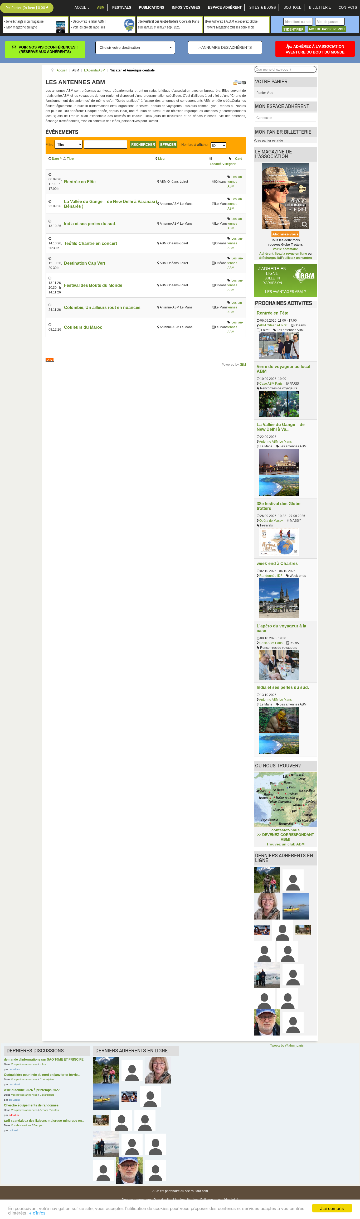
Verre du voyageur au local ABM (283, 369)
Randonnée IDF (270, 576)
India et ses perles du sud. (90, 223)
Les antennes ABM (235, 181)
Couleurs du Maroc (83, 327)
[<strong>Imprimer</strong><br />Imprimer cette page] (244, 82)
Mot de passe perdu (327, 29)
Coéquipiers (47, 1079)
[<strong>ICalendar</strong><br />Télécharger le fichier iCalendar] (50, 359)
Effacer (168, 144)
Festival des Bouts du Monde (93, 285)
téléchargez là (269, 258)
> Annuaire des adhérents (225, 47)
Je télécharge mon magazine (24, 21)
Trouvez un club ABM (285, 844)
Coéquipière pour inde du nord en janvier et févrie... (42, 1075)
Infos (43, 1064)
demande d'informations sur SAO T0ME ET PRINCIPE (44, 1059)
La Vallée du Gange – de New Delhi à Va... (281, 427)
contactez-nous (285, 830)
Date (55, 159)
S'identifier (293, 29)
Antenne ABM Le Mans (275, 441)
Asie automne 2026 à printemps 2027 (32, 1090)
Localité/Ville (219, 164)
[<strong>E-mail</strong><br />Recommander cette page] (239, 82)
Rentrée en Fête (80, 181)
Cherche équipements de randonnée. (31, 1105)
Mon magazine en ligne (21, 27)
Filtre (49, 145)
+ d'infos (37, 1212)
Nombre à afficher (194, 145)
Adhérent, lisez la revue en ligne (283, 253)
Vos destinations (21, 1125)
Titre (70, 159)
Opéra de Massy (271, 521)
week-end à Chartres (277, 563)
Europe (37, 1125)
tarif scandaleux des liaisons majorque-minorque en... (44, 1121)
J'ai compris (332, 1208)
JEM (243, 364)
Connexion (264, 118)
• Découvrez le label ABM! (88, 21)
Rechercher (143, 144)
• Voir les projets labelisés (88, 27)
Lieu (161, 159)
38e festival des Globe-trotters (279, 506)
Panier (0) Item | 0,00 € (29, 7)
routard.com (199, 1191)
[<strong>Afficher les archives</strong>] (235, 82)
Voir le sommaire (285, 249)
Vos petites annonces (24, 1064)
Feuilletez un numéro (296, 258)
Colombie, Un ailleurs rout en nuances (102, 307)
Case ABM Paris (271, 383)
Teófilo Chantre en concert (90, 243)
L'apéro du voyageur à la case (281, 628)
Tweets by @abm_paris (287, 1045)
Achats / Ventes (49, 1110)
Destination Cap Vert (84, 263)
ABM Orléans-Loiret (273, 325)
